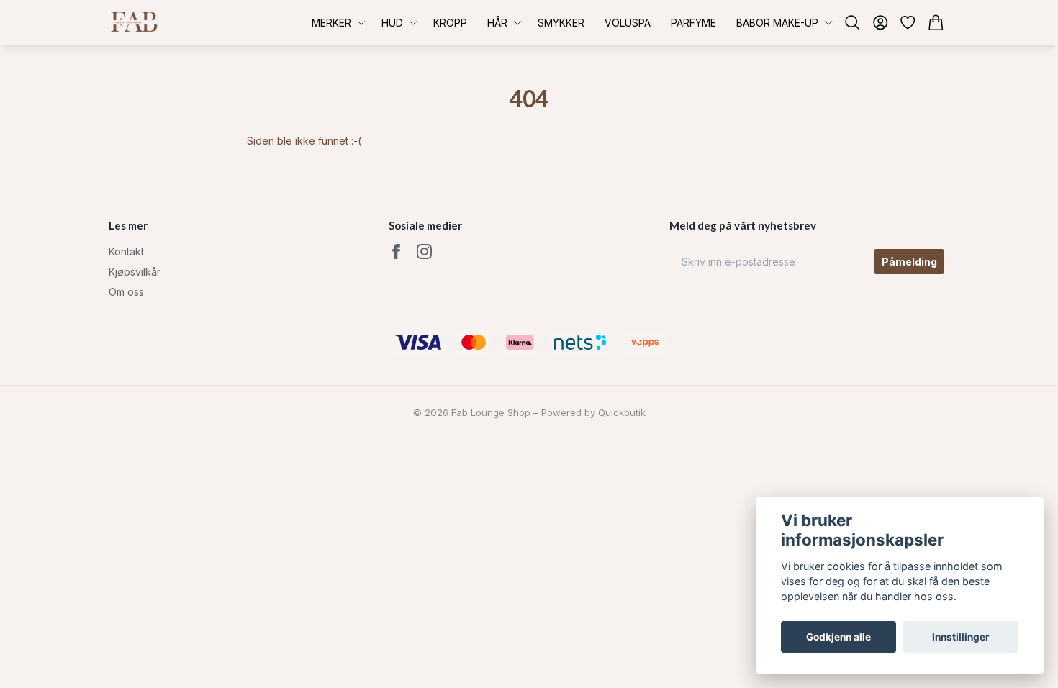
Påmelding (909, 261)
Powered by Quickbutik (593, 412)
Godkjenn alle (838, 637)
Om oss (126, 292)
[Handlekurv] (936, 23)
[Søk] (852, 23)
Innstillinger (961, 637)
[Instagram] (424, 251)
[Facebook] (396, 251)
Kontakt (126, 251)
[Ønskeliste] (908, 23)
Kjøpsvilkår (134, 272)
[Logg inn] (881, 23)
